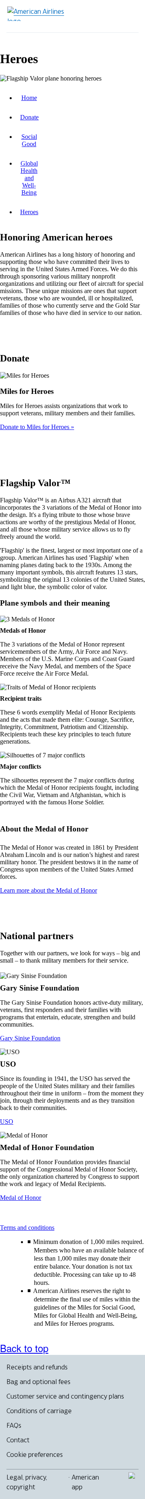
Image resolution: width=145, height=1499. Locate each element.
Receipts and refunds (37, 1367)
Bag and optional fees (38, 1382)
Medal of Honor (20, 1197)
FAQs (13, 1425)
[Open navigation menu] (127, 16)
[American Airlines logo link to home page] (38, 13)
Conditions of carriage (39, 1411)
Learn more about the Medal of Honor (48, 890)
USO (6, 1121)
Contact (17, 1440)
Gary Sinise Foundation (30, 1038)
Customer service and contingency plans (65, 1396)
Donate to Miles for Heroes (35, 426)
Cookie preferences (34, 1454)
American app (85, 1482)
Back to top (24, 1348)
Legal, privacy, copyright (26, 1482)
